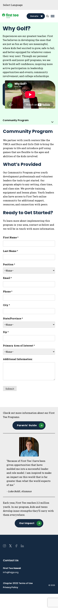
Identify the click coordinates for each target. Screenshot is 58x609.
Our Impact (26, 523)
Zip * (6, 332)
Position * (9, 264)
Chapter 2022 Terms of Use (18, 583)
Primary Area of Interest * (19, 345)
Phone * (7, 291)
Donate (34, 16)
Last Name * (10, 250)
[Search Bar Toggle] (47, 16)
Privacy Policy (10, 587)
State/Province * (13, 318)
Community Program (16, 120)
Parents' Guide (27, 425)
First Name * (10, 237)
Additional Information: (18, 359)
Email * (7, 277)
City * (6, 305)
